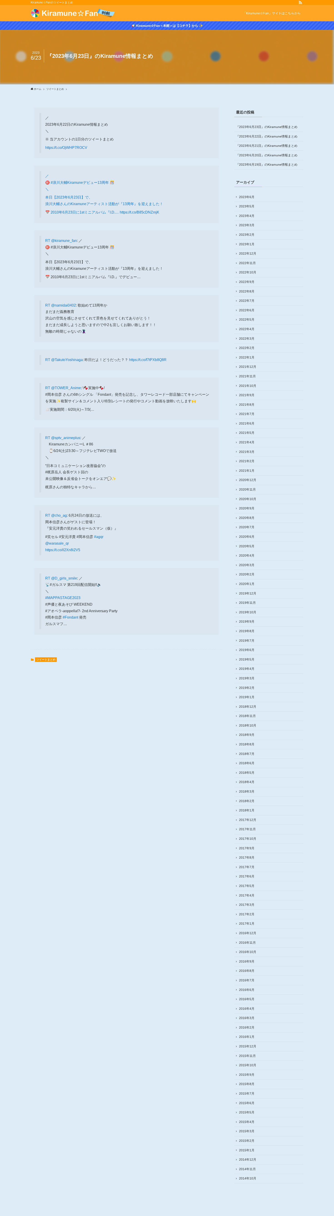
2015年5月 (246, 1112)
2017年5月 (246, 886)
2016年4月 (246, 1008)
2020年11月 (247, 489)
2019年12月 (247, 593)
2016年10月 (247, 952)
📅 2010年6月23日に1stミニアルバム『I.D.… (82, 212)
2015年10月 (247, 1065)
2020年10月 (247, 499)
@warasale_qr (57, 543)
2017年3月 (246, 904)
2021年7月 (246, 414)
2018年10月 (247, 725)
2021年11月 (247, 376)
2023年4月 (246, 216)
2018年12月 (247, 706)
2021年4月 (246, 442)
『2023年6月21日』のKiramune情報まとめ (266, 145)
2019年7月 (246, 640)
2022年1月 (246, 357)
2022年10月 (247, 272)
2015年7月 (246, 1093)
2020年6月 (246, 536)
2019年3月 (246, 678)
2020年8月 (246, 518)
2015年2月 (246, 1140)
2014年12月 (247, 1159)
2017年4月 (246, 895)
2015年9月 (246, 1074)
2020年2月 (246, 574)
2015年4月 (246, 1122)
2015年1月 (246, 1150)
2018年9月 (246, 735)
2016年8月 (246, 971)
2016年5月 (246, 999)
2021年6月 (246, 423)
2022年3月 (246, 338)
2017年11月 (247, 829)
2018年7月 (246, 754)
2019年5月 (246, 659)
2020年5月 (246, 546)
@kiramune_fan (64, 241)
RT (48, 241)
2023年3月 (246, 225)
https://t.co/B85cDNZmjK (139, 212)
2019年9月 (246, 621)
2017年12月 (247, 820)
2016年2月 (246, 1027)
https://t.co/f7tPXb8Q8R (148, 360)
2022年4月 (246, 329)
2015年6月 (246, 1103)
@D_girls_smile (64, 578)
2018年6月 (246, 763)
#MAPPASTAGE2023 (62, 598)
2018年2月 (246, 801)
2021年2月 (246, 461)
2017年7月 (246, 867)
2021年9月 (246, 395)
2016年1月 (246, 1037)
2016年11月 (247, 942)
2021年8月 (246, 404)
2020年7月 (246, 527)
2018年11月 (247, 716)
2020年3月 (246, 565)
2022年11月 (247, 263)
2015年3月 (246, 1131)
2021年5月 (246, 433)
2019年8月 (246, 631)
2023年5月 (246, 206)
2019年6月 (246, 650)
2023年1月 (246, 244)
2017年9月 (246, 848)
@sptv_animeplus (65, 438)
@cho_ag (59, 515)
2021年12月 (247, 366)
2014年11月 (247, 1169)
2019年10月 (247, 612)
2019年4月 (246, 669)
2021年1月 (246, 470)
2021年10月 (247, 386)
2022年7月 (246, 300)
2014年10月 (247, 1178)
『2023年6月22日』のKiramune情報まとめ (266, 136)
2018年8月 (246, 744)
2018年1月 (246, 810)
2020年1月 (246, 584)
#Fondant (70, 617)
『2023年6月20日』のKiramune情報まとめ (266, 155)
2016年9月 (246, 961)
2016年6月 (246, 990)
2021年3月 (246, 452)
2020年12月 (247, 480)
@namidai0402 (63, 305)
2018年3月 (246, 791)
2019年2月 (246, 688)
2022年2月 (246, 348)
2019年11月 (247, 602)
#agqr (98, 537)
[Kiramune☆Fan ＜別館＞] (73, 13)
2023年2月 (246, 234)
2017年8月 (246, 857)
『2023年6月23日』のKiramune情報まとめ (266, 127)
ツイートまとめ (45, 659)
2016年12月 (247, 933)
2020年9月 (246, 508)
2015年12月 (247, 1046)
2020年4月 (246, 555)
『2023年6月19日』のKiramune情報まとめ (266, 164)
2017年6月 (246, 876)
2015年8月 (246, 1084)
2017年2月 (246, 914)
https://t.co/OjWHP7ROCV (66, 148)
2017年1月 (246, 923)
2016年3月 (246, 1018)
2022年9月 (246, 282)
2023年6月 (246, 197)
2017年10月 (247, 838)
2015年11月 (247, 1056)
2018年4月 (246, 782)
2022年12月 (247, 253)
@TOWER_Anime (66, 388)
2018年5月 (246, 772)
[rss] (300, 2)
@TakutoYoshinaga (67, 360)
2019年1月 (246, 697)
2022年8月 (246, 291)
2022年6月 (246, 310)
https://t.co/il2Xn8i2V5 (62, 550)
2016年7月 (246, 980)
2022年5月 (246, 319)
